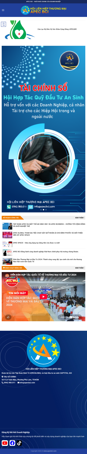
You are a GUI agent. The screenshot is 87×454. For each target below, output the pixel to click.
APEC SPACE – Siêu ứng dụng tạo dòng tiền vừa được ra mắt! (36, 243)
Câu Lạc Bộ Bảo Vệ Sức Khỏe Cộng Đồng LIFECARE (57, 29)
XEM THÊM (79, 218)
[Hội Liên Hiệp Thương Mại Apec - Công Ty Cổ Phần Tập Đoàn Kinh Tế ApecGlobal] (43, 10)
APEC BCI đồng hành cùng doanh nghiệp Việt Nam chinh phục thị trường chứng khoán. (46, 252)
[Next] (81, 129)
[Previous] (6, 129)
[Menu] (3, 10)
